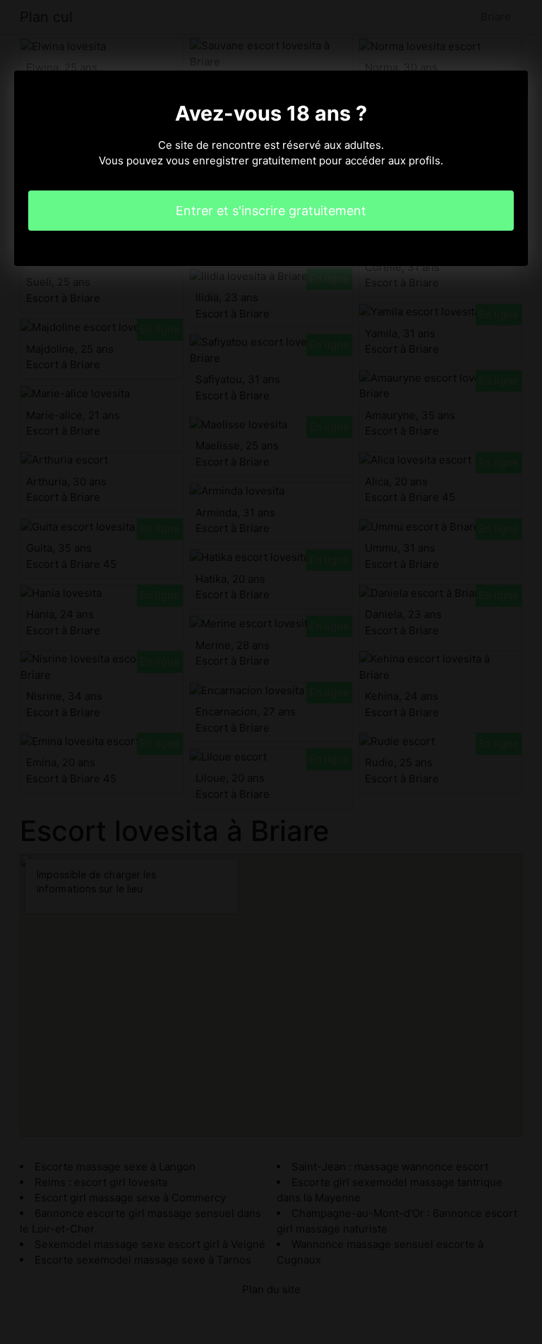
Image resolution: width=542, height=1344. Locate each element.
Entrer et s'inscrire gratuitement (271, 210)
